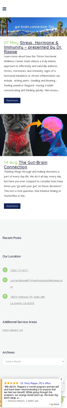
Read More (12, 100)
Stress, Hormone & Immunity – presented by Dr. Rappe (33, 47)
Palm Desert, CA (13, 330)
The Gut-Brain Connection (25, 164)
